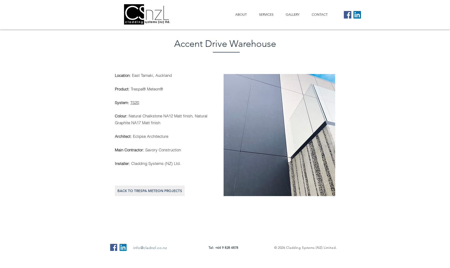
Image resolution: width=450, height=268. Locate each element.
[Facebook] (347, 15)
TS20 (134, 102)
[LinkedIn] (357, 15)
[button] (279, 135)
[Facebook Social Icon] (113, 247)
